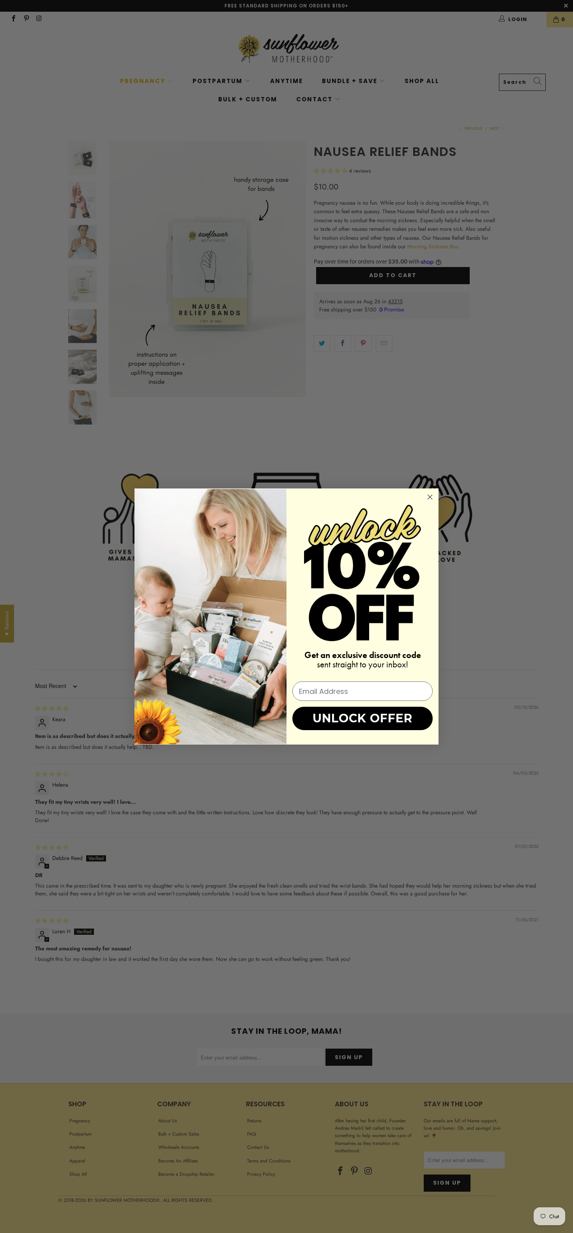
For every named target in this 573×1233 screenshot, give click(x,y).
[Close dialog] (429, 497)
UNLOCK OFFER (362, 718)
